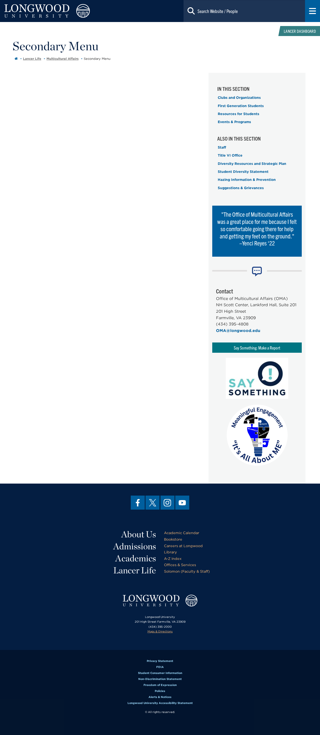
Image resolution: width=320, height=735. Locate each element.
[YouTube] (182, 503)
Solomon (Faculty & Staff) (187, 571)
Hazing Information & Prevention (247, 180)
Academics (135, 558)
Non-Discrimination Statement (160, 679)
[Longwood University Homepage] (64, 11)
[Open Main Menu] (312, 11)
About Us (138, 534)
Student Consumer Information (160, 673)
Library (170, 552)
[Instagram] (167, 503)
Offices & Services (180, 565)
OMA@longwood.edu (238, 330)
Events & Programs (234, 122)
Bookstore (173, 539)
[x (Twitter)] (153, 503)
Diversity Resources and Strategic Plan (252, 164)
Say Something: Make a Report (257, 347)
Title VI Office (230, 155)
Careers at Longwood (183, 546)
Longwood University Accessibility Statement (160, 703)
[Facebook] (138, 503)
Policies (160, 691)
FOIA (160, 667)
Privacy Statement (160, 661)
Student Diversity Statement (243, 172)
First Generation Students (241, 106)
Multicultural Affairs (62, 59)
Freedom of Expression (160, 685)
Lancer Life (32, 59)
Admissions (134, 546)
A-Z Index (173, 558)
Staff (222, 147)
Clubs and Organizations (239, 98)
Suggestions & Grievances (241, 188)
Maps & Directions (160, 631)
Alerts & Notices (160, 697)
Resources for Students (238, 114)
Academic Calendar (181, 533)
